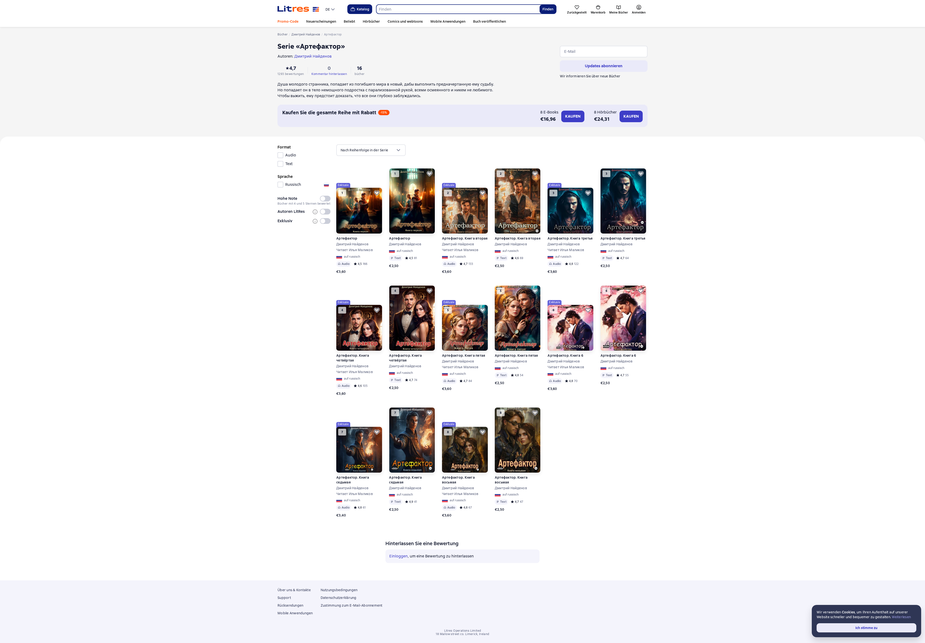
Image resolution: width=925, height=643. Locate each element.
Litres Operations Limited (462, 630)
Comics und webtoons (405, 21)
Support (284, 598)
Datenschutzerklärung (339, 598)
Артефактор (346, 238)
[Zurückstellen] (376, 193)
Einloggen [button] (398, 556)
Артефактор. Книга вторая (465, 238)
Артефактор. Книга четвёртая (352, 357)
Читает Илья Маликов (354, 250)
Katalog (363, 9)
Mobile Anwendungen (447, 21)
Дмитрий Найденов (352, 244)
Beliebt (349, 21)
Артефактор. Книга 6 (565, 355)
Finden (547, 9)
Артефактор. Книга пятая (463, 355)
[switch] (325, 198)
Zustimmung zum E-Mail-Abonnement (352, 605)
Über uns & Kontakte (294, 590)
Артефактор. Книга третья (570, 238)
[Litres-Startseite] (298, 9)
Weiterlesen (901, 617)
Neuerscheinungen (321, 21)
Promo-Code (288, 21)
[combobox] (458, 9)
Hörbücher (371, 21)
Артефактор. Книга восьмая (458, 479)
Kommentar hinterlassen (329, 74)
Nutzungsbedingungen (339, 590)
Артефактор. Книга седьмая (352, 479)
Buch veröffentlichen (489, 21)
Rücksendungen (290, 605)
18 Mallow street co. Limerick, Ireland (462, 634)
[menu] (331, 9)
